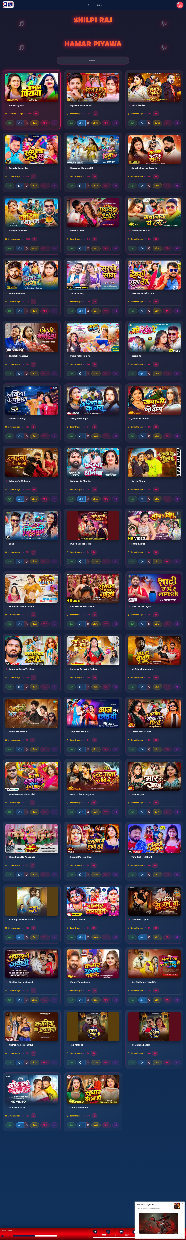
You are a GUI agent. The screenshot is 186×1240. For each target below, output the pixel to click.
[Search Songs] (89, 5)
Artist (99, 5)
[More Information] (36, 113)
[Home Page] (8, 5)
